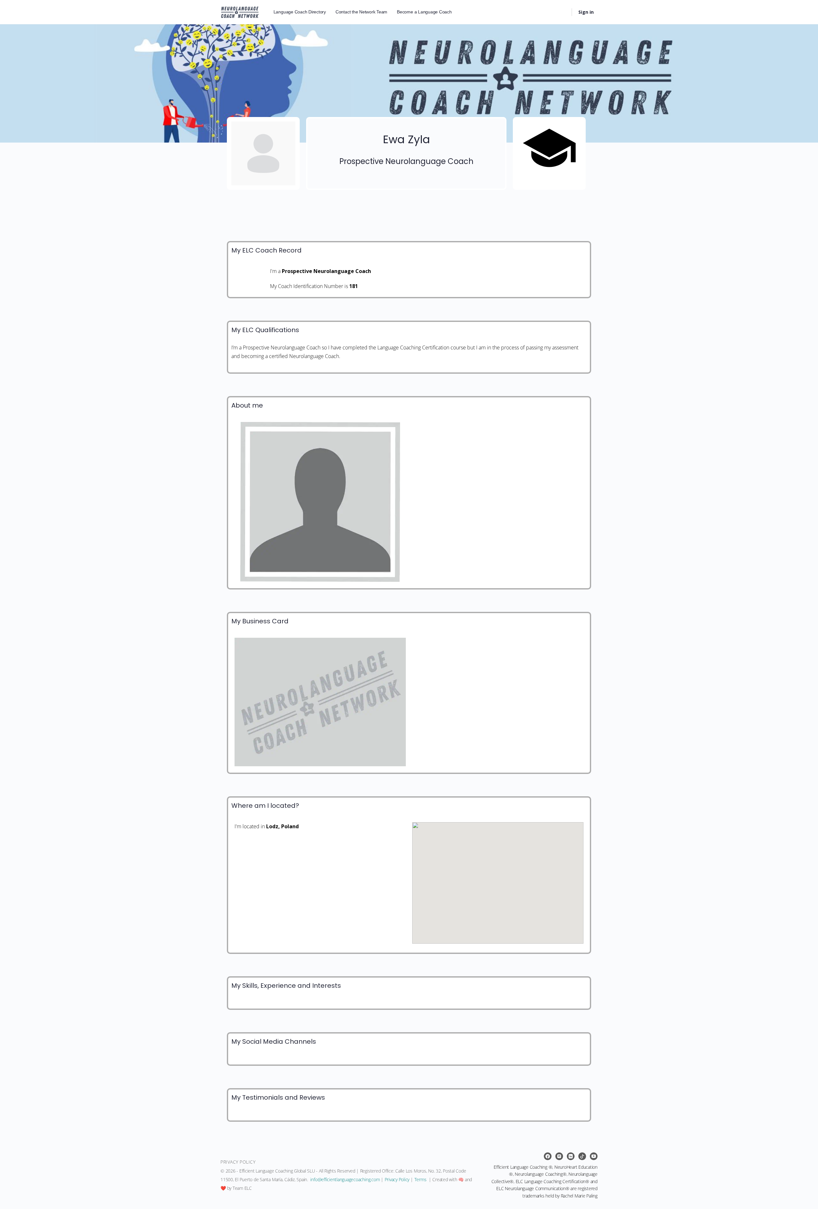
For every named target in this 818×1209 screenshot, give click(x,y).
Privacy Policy (397, 1179)
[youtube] (594, 1156)
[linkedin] (571, 1156)
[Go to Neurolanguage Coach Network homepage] (239, 11)
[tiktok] (582, 1156)
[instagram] (559, 1156)
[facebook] (548, 1156)
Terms (420, 1179)
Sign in (586, 12)
